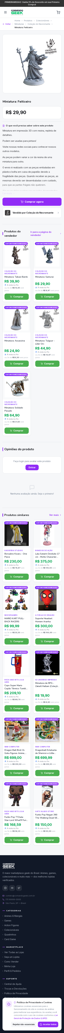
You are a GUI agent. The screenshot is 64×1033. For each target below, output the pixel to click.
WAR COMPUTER (12, 747)
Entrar (32, 467)
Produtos (28, 20)
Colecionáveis (42, 20)
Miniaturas (19, 24)
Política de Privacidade (16, 993)
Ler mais (7, 193)
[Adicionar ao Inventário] (25, 257)
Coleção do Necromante (39, 24)
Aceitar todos (49, 1024)
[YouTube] (12, 888)
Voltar (8, 24)
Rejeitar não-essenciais (24, 1024)
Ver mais (54, 515)
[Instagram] (5, 888)
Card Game (10, 939)
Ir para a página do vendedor (40, 233)
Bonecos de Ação (44, 550)
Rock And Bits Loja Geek (14, 681)
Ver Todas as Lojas (14, 952)
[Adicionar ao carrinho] (25, 263)
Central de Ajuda (12, 984)
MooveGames (11, 615)
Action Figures (11, 925)
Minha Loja (9, 966)
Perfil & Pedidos (12, 971)
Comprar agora (34, 201)
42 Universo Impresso (46, 680)
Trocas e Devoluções (15, 988)
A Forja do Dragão (45, 615)
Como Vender (11, 961)
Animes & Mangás (13, 916)
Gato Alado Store (44, 811)
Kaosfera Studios (14, 550)
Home (17, 20)
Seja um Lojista (11, 957)
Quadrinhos (10, 934)
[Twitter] (19, 888)
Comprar (18, 296)
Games (7, 920)
